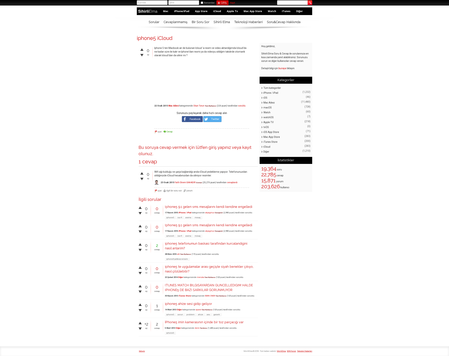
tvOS (266, 127)
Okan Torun (198, 106)
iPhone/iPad (181, 11)
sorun (180, 314)
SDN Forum (291, 351)
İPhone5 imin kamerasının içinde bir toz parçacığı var (204, 322)
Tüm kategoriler (272, 88)
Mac (165, 11)
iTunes (286, 11)
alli (178, 254)
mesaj (197, 217)
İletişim (142, 351)
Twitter (215, 119)
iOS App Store (271, 132)
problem (190, 314)
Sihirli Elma (222, 22)
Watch (272, 11)
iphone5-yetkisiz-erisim (177, 259)
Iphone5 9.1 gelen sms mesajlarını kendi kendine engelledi (208, 207)
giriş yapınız (220, 147)
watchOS (268, 117)
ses (208, 314)
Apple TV (268, 122)
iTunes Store (185, 296)
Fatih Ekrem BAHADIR (185, 182)
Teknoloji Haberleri (248, 22)
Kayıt (232, 3)
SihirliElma (281, 351)
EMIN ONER (210, 296)
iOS (265, 97)
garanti (216, 314)
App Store (201, 11)
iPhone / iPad (185, 213)
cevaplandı (232, 182)
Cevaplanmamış (175, 22)
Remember (209, 3)
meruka (200, 277)
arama (188, 217)
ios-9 (179, 217)
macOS (267, 107)
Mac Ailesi (173, 106)
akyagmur (209, 213)
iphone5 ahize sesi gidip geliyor (188, 304)
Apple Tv (232, 11)
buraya (282, 68)
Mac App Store (253, 11)
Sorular (154, 22)
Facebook (195, 119)
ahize (200, 314)
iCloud (217, 11)
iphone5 (170, 217)
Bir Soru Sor (200, 22)
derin (197, 328)
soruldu (242, 106)
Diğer (299, 11)
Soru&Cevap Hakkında (283, 22)
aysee (198, 310)
